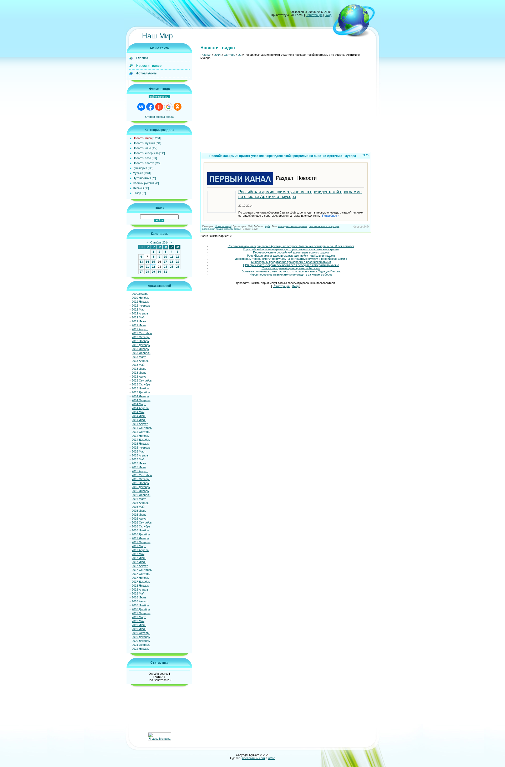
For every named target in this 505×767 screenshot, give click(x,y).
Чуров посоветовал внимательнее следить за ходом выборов (291, 274)
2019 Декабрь (141, 636)
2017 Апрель (140, 550)
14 (147, 261)
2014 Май (138, 412)
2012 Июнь (139, 321)
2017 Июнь (139, 558)
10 (165, 256)
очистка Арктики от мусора (324, 226)
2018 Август (140, 601)
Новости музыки (144, 143)
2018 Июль (139, 597)
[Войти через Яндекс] (159, 107)
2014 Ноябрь (140, 435)
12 (177, 256)
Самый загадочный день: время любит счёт (291, 268)
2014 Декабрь (141, 439)
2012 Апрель (140, 313)
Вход (328, 15)
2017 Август (140, 565)
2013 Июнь (139, 368)
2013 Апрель (140, 360)
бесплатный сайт (253, 758)
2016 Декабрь (141, 534)
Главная (205, 54)
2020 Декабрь (141, 640)
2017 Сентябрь (142, 569)
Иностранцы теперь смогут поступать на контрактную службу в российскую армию (291, 258)
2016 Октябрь (141, 526)
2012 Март (139, 309)
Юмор (137, 193)
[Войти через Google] (168, 107)
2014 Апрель (140, 408)
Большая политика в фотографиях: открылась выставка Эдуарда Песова (291, 271)
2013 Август (140, 376)
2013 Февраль (141, 352)
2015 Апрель (140, 455)
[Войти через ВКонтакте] (141, 107)
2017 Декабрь (141, 581)
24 (165, 266)
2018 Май (138, 593)
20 (141, 266)
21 (147, 266)
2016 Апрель (140, 502)
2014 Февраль (141, 400)
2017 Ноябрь (140, 577)
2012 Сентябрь (142, 333)
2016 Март (139, 498)
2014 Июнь (139, 416)
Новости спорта (143, 163)
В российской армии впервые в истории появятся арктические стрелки (291, 249)
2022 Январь (140, 648)
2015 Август (140, 471)
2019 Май (138, 621)
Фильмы (138, 188)
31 (165, 271)
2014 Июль (139, 419)
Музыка (138, 173)
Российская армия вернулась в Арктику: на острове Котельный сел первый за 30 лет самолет (291, 246)
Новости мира (142, 138)
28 (147, 271)
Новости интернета (146, 153)
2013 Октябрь (141, 384)
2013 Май (138, 364)
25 (171, 266)
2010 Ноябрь (140, 297)
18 (171, 261)
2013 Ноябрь (140, 388)
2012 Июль (139, 325)
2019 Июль (139, 629)
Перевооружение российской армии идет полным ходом (291, 252)
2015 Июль (139, 467)
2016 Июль (139, 514)
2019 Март (139, 617)
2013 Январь (140, 349)
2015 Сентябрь (142, 475)
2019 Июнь (139, 625)
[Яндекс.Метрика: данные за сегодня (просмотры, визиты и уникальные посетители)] (159, 736)
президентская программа (292, 226)
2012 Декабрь (141, 345)
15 (153, 261)
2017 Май (138, 554)
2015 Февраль (141, 447)
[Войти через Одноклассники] (177, 107)
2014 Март (139, 404)
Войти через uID (159, 96)
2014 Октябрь (141, 431)
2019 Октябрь (141, 632)
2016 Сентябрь (142, 522)
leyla (267, 226)
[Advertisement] (285, 108)
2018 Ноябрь (140, 605)
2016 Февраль (141, 494)
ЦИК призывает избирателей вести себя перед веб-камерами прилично (291, 265)
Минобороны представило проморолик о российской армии (291, 261)
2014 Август (140, 423)
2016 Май (138, 506)
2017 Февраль (141, 542)
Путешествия (142, 178)
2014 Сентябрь (142, 427)
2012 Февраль (141, 305)
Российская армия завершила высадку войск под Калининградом (291, 255)
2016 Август (140, 518)
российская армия (212, 229)
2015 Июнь (139, 463)
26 (177, 266)
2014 (217, 54)
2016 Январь (140, 490)
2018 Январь (140, 585)
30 (159, 271)
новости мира (232, 229)
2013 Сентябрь (142, 380)
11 (171, 256)
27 (141, 271)
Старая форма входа (159, 116)
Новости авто (142, 158)
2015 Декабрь (141, 487)
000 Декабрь (140, 293)
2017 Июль (139, 561)
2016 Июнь (139, 510)
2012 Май (138, 317)
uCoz (271, 758)
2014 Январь (140, 396)
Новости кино (142, 148)
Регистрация (314, 15)
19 (177, 261)
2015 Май (138, 459)
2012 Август (140, 329)
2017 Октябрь (141, 573)
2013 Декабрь (141, 392)
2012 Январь (140, 301)
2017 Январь (140, 538)
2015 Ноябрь (140, 483)
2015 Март (139, 451)
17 (165, 261)
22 (153, 266)
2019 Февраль (141, 613)
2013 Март (139, 356)
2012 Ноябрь (140, 341)
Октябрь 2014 (159, 242)
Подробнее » (330, 215)
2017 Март (139, 546)
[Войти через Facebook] (150, 107)
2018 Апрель (140, 589)
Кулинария (140, 168)
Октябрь (229, 54)
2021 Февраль (141, 644)
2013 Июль (139, 372)
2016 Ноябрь (140, 530)
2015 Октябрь (141, 479)
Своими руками (143, 183)
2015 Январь (140, 443)
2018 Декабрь (141, 609)
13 (141, 261)
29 (153, 271)
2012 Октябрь (141, 337)
